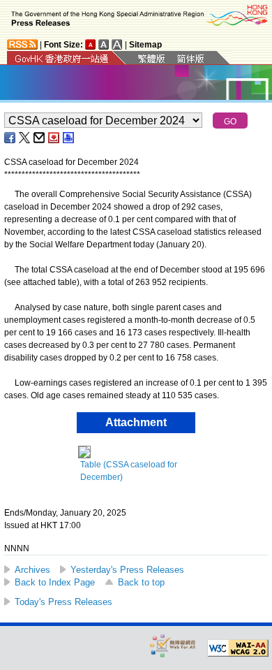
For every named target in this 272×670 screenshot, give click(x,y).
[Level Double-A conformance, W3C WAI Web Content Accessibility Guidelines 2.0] (238, 648)
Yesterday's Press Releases (127, 570)
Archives (32, 570)
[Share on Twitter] (25, 137)
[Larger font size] (103, 44)
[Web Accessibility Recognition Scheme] (173, 645)
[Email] (39, 137)
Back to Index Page (55, 582)
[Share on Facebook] (10, 137)
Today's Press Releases (63, 602)
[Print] (69, 137)
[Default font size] (90, 44)
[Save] (54, 137)
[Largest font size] (117, 44)
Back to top (141, 582)
